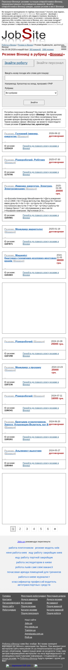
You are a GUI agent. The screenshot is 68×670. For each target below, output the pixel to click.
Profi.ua (28, 637)
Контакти (7, 599)
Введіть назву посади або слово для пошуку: (27, 73)
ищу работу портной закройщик (34, 557)
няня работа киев (16, 552)
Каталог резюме (29, 610)
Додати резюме (54, 599)
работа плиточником (21, 547)
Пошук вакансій (54, 606)
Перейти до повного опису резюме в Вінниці (41, 147)
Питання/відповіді (11, 603)
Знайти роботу (16, 63)
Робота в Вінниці (9, 45)
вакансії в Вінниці (54, 24)
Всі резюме (26, 603)
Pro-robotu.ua (31, 627)
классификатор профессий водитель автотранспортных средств (34, 583)
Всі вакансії (52, 603)
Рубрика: (9, 88)
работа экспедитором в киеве (34, 562)
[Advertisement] (34, 309)
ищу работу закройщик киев (45, 552)
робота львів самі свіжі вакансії (34, 567)
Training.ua (30, 630)
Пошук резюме (28, 606)
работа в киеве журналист (34, 576)
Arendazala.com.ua (34, 634)
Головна (6, 596)
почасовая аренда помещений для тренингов (34, 571)
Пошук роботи (54, 613)
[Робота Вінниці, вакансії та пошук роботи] (24, 35)
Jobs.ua (21, 541)
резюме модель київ (47, 547)
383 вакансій (35, 49)
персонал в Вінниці (26, 14)
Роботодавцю (9, 610)
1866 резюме (48, 49)
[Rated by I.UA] (48, 666)
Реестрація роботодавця (33, 596)
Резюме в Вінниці (25, 45)
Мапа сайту (8, 606)
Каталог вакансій (55, 610)
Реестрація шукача (56, 596)
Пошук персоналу (30, 613)
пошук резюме (9, 658)
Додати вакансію (29, 599)
